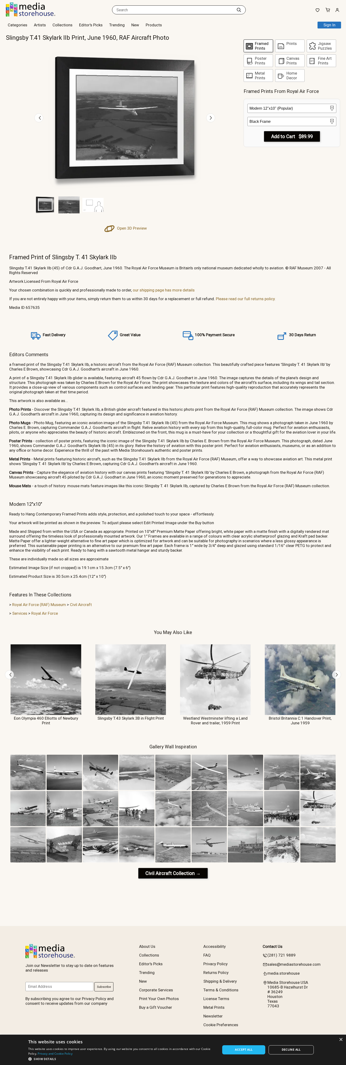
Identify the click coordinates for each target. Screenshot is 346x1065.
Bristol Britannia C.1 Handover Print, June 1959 (300, 720)
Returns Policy (216, 972)
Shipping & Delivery (220, 981)
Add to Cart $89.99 (292, 136)
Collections (62, 25)
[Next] (210, 117)
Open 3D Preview (131, 228)
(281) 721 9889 (281, 955)
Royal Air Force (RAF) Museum (39, 604)
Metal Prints (214, 1007)
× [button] (340, 1039)
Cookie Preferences (220, 1024)
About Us (147, 946)
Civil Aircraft (81, 604)
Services (19, 613)
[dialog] (173, 1050)
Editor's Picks (91, 25)
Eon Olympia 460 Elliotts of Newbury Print (46, 720)
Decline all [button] (291, 1050)
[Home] (35, 15)
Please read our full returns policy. (246, 298)
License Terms (216, 998)
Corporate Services (156, 990)
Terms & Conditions (220, 990)
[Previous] (38, 117)
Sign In (329, 25)
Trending (117, 25)
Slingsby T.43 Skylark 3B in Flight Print (130, 718)
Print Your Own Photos (159, 998)
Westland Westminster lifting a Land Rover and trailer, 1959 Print (215, 720)
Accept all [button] (244, 1050)
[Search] (239, 10)
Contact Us (272, 946)
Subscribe (104, 987)
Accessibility (214, 946)
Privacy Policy (215, 963)
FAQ (207, 955)
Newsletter (213, 1016)
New (135, 25)
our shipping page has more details (164, 290)
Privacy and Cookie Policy (55, 1054)
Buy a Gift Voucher (155, 1007)
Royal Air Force (44, 613)
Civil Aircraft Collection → (173, 873)
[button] (121, 1058)
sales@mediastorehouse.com (294, 964)
